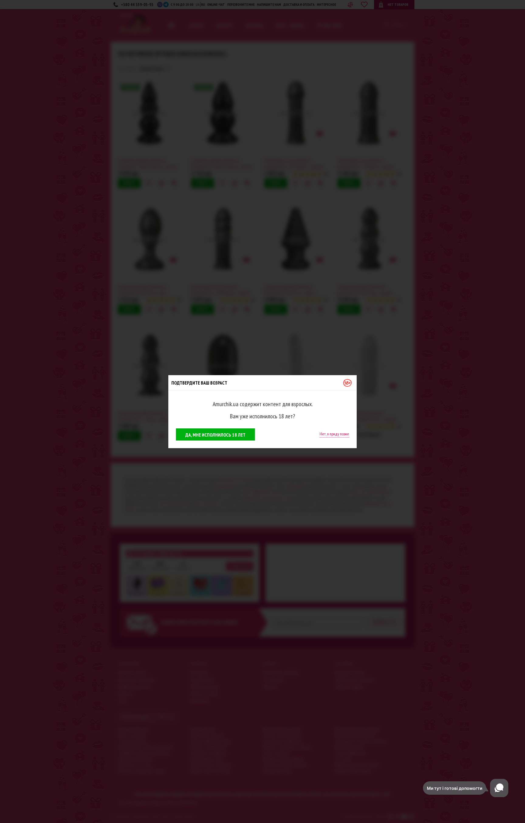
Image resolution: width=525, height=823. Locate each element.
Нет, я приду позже (334, 434)
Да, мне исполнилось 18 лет (215, 435)
